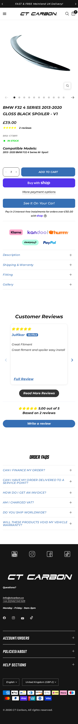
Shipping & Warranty (18, 265)
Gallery (8, 284)
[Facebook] (7, 618)
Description (11, 255)
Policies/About (15, 651)
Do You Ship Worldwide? (25, 512)
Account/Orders (16, 637)
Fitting (8, 274)
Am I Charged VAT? (18, 502)
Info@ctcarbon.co (13, 597)
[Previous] (7, 97)
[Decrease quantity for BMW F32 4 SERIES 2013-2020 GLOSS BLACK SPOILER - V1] (6, 172)
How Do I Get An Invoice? (24, 492)
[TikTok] (34, 618)
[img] (21, 329)
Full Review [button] (24, 379)
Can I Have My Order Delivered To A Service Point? (33, 481)
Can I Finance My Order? (24, 470)
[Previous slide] (6, 360)
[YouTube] (25, 618)
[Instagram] (16, 618)
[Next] (72, 97)
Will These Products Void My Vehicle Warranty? (35, 523)
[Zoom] (67, 85)
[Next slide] (72, 360)
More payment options (39, 191)
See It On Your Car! (39, 203)
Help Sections (14, 664)
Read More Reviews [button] (39, 393)
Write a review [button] (39, 423)
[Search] (67, 14)
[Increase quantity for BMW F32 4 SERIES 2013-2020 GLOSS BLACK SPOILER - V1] (16, 172)
